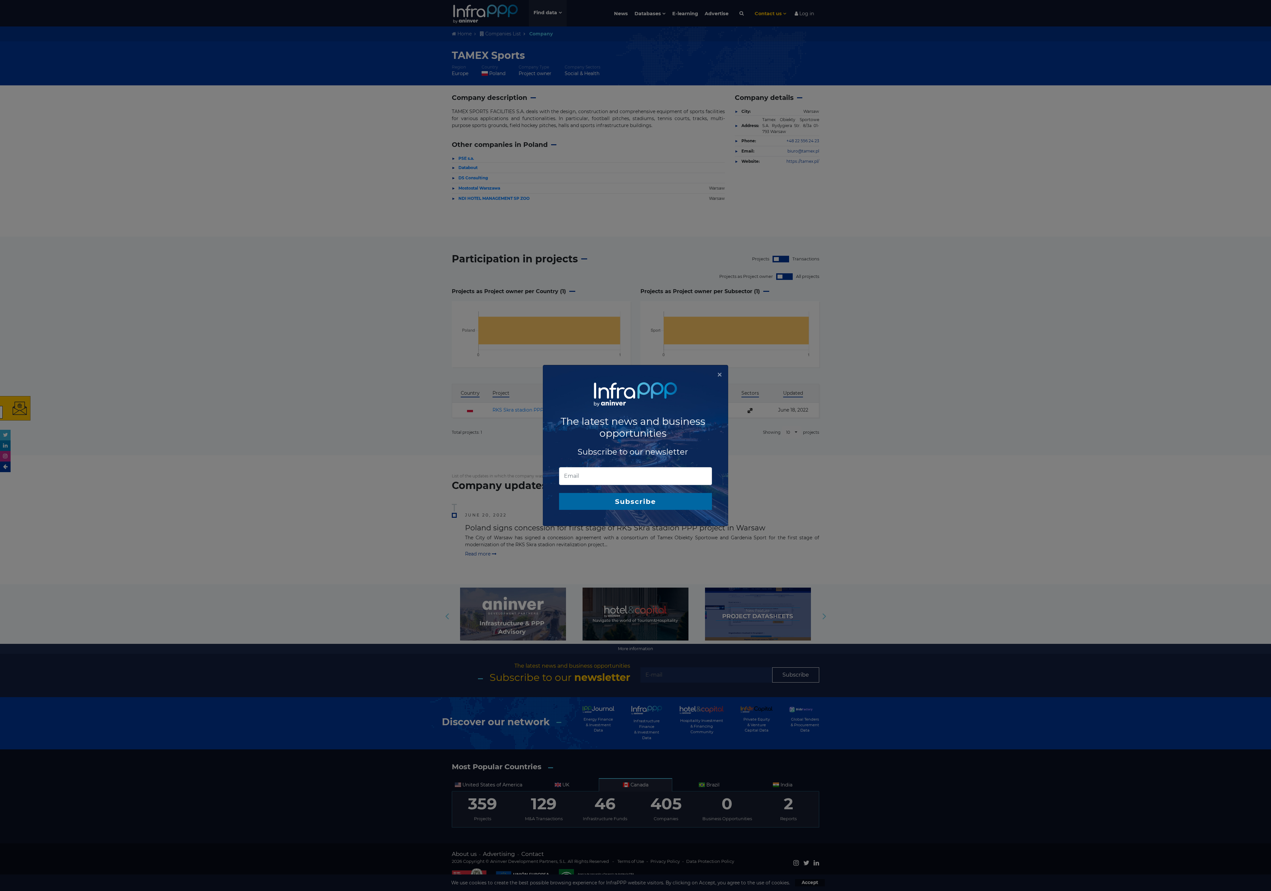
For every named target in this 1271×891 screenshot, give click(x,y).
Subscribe (635, 501)
